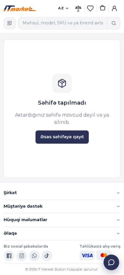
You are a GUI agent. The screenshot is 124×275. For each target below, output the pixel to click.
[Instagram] (21, 255)
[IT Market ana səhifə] (29, 8)
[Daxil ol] (114, 8)
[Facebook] (9, 255)
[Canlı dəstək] (111, 262)
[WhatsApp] (34, 255)
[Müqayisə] (78, 8)
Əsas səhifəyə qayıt (62, 136)
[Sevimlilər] (90, 8)
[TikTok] (47, 255)
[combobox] (62, 23)
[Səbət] (102, 8)
